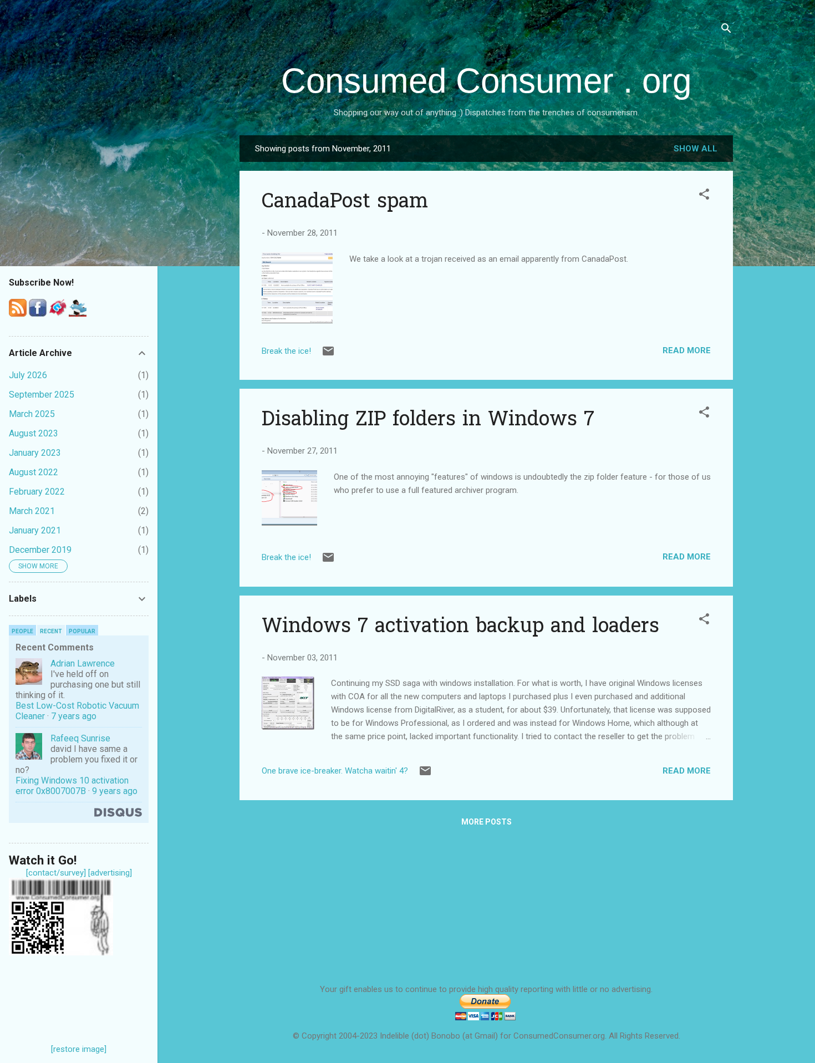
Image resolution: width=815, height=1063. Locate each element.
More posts (486, 821)
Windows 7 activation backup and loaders (460, 627)
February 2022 (37, 491)
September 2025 (41, 394)
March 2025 (32, 414)
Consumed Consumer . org (486, 81)
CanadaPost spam (345, 202)
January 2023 (35, 452)
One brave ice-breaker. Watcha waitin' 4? (335, 771)
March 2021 (32, 511)
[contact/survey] (56, 873)
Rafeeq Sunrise (80, 738)
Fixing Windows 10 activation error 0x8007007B (72, 785)
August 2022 (33, 472)
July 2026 (28, 375)
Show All (695, 149)
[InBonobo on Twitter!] (77, 314)
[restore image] (78, 1049)
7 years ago (73, 716)
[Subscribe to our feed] (18, 314)
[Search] (726, 30)
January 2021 (35, 530)
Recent (51, 631)
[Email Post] (328, 355)
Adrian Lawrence (82, 663)
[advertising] (110, 873)
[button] (704, 196)
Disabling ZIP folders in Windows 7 (428, 420)
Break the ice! (286, 351)
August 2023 (33, 433)
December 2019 (40, 550)
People (22, 631)
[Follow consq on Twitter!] (58, 314)
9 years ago (114, 791)
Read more (687, 350)
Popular (82, 631)
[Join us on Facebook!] (38, 314)
